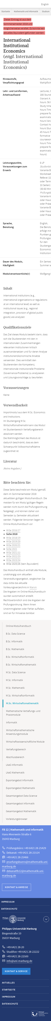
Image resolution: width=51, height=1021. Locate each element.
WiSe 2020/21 (13, 545)
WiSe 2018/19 (13, 538)
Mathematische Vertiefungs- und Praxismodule (23, 713)
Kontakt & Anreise (16, 887)
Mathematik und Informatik (26, 11)
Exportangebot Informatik (19, 780)
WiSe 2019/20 (13, 541)
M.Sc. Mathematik (15, 688)
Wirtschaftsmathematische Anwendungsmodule (20, 732)
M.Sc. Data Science (16, 672)
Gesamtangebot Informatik (20, 803)
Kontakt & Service (16, 971)
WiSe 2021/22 (13, 553)
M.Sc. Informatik (14, 680)
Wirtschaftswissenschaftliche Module (25, 742)
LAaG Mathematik (15, 772)
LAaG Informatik (14, 765)
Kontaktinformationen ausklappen (46, 919)
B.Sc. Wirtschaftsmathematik (21, 664)
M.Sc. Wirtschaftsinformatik (20, 695)
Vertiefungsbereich (16, 749)
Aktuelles (8, 982)
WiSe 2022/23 (13, 556)
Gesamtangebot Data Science (21, 796)
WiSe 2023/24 (13, 560)
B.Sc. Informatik (14, 641)
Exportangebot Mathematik (20, 788)
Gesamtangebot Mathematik (21, 811)
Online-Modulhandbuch (18, 626)
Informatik (11, 722)
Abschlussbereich (15, 757)
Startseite (5, 11)
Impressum (8, 901)
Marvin (33, 587)
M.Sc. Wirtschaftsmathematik (22, 703)
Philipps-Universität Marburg (14, 919)
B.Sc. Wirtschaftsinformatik (20, 657)
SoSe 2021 (11, 549)
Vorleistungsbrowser (16, 819)
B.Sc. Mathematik (15, 649)
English (45, 4)
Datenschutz (9, 908)
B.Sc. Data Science (15, 634)
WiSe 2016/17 (13, 530)
